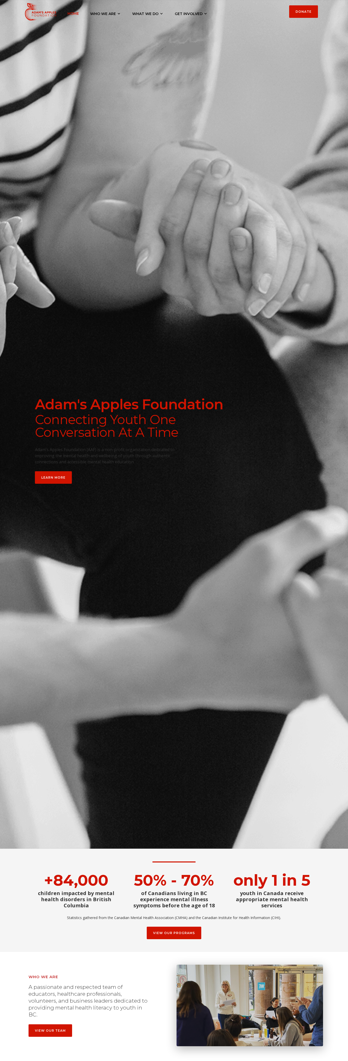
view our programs (174, 933)
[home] (41, 11)
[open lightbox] (250, 1005)
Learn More (53, 477)
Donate (304, 12)
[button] (106, 14)
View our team (50, 1030)
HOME (73, 13)
